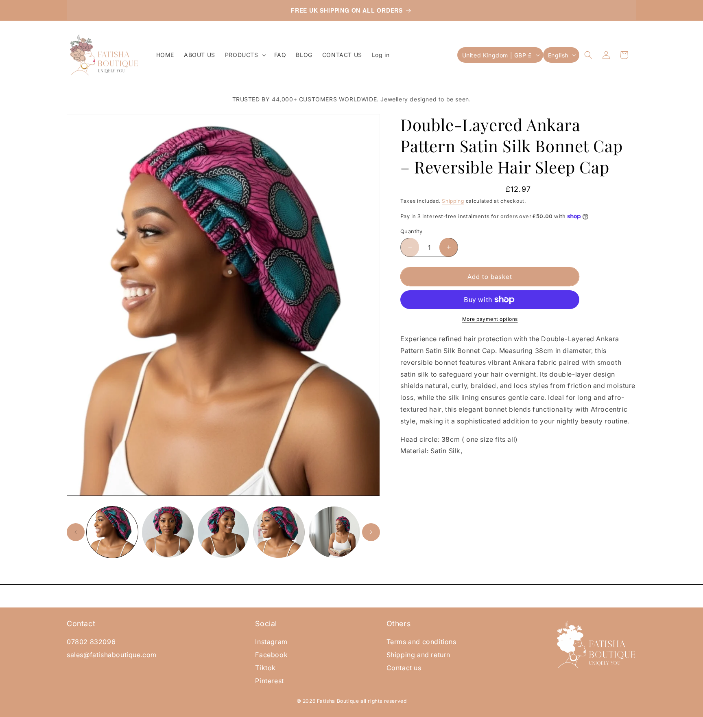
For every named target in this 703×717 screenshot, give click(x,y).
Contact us (403, 668)
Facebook (271, 655)
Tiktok (265, 668)
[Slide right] (371, 532)
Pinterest (269, 681)
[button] (244, 55)
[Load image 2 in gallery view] (167, 532)
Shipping (453, 201)
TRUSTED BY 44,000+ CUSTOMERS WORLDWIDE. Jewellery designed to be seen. (351, 99)
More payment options (490, 319)
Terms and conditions (421, 642)
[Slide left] (76, 532)
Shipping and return (418, 655)
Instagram (271, 642)
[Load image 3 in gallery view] (223, 532)
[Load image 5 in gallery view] (334, 532)
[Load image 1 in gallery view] (112, 532)
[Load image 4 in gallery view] (278, 532)
